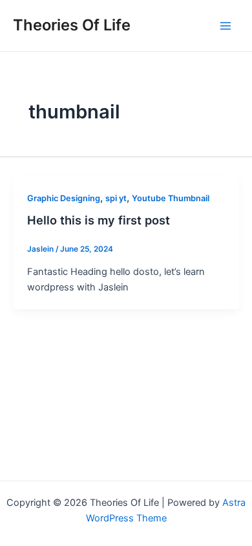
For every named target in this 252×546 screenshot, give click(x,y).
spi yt (116, 198)
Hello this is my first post (98, 220)
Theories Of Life (72, 25)
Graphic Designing (63, 198)
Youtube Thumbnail (170, 198)
